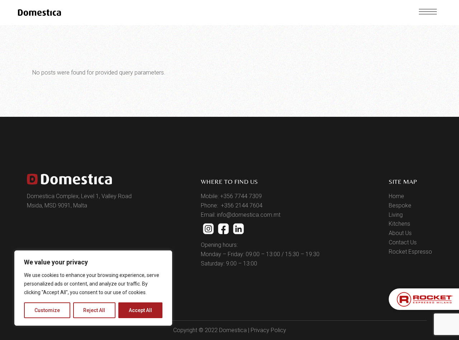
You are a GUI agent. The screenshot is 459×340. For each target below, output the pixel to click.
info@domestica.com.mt (248, 214)
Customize (47, 310)
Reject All (94, 310)
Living (396, 214)
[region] (93, 288)
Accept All (140, 310)
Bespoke (400, 205)
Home (396, 196)
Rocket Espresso (410, 251)
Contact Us (403, 242)
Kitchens (399, 223)
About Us (400, 233)
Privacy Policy (268, 330)
